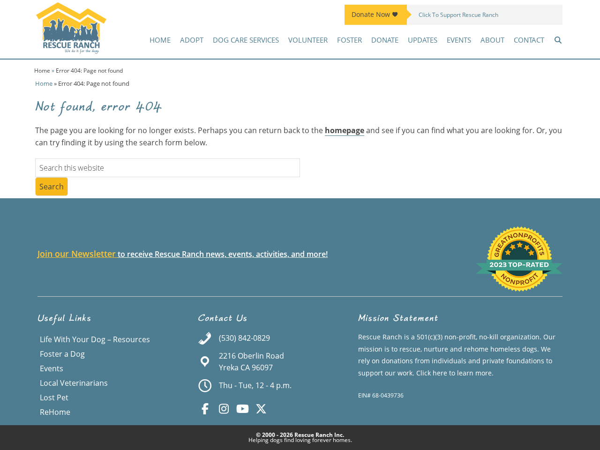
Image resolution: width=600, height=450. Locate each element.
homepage (344, 130)
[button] (558, 40)
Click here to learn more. (455, 372)
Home (42, 71)
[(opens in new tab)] (519, 289)
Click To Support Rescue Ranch (458, 15)
